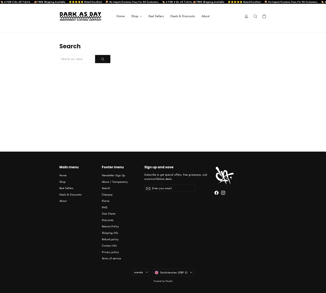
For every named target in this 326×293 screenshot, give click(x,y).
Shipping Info (110, 233)
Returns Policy (110, 226)
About (206, 16)
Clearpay (107, 195)
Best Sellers (156, 16)
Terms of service (111, 258)
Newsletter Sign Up (113, 175)
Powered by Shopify (163, 281)
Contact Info (109, 246)
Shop (135, 16)
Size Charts (108, 214)
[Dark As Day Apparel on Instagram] (223, 192)
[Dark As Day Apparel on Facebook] (216, 192)
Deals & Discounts (182, 16)
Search (106, 188)
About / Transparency (115, 182)
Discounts (107, 220)
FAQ (104, 207)
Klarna (106, 201)
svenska (138, 272)
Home (120, 16)
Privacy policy (110, 252)
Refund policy (110, 239)
